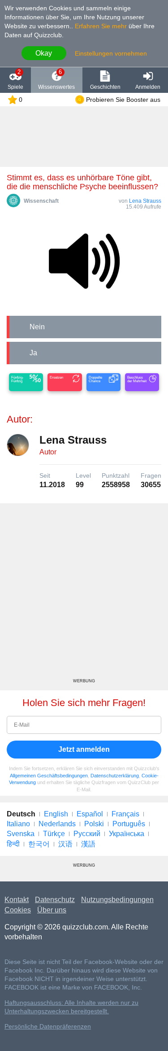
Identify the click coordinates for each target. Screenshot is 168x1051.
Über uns (51, 910)
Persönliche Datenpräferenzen (47, 1026)
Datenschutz (55, 899)
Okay (43, 53)
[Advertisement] (84, 594)
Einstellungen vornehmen (111, 53)
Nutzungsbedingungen (117, 899)
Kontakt (16, 899)
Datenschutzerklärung (114, 775)
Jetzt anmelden (84, 749)
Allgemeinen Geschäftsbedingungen (49, 775)
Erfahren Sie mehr (101, 26)
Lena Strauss (145, 201)
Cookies (17, 910)
